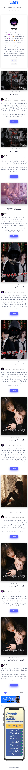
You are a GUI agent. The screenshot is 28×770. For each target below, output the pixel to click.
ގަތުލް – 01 (14, 151)
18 (16, 692)
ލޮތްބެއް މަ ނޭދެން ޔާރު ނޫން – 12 (14, 364)
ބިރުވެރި (12, 92)
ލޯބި (19, 92)
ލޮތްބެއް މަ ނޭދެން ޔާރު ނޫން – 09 (14, 660)
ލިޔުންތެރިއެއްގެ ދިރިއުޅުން (14, 512)
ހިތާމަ (9, 92)
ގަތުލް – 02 (14, 95)
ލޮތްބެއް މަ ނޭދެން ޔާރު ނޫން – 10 (14, 586)
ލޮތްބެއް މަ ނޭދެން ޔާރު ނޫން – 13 (14, 287)
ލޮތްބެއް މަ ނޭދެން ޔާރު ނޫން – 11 (14, 440)
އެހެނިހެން (13, 284)
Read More (14, 121)
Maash (5, 99)
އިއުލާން (14, 206)
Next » (21, 692)
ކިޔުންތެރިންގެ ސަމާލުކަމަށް (14, 209)
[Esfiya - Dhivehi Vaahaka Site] (14, 2)
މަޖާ (16, 284)
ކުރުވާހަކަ (15, 92)
